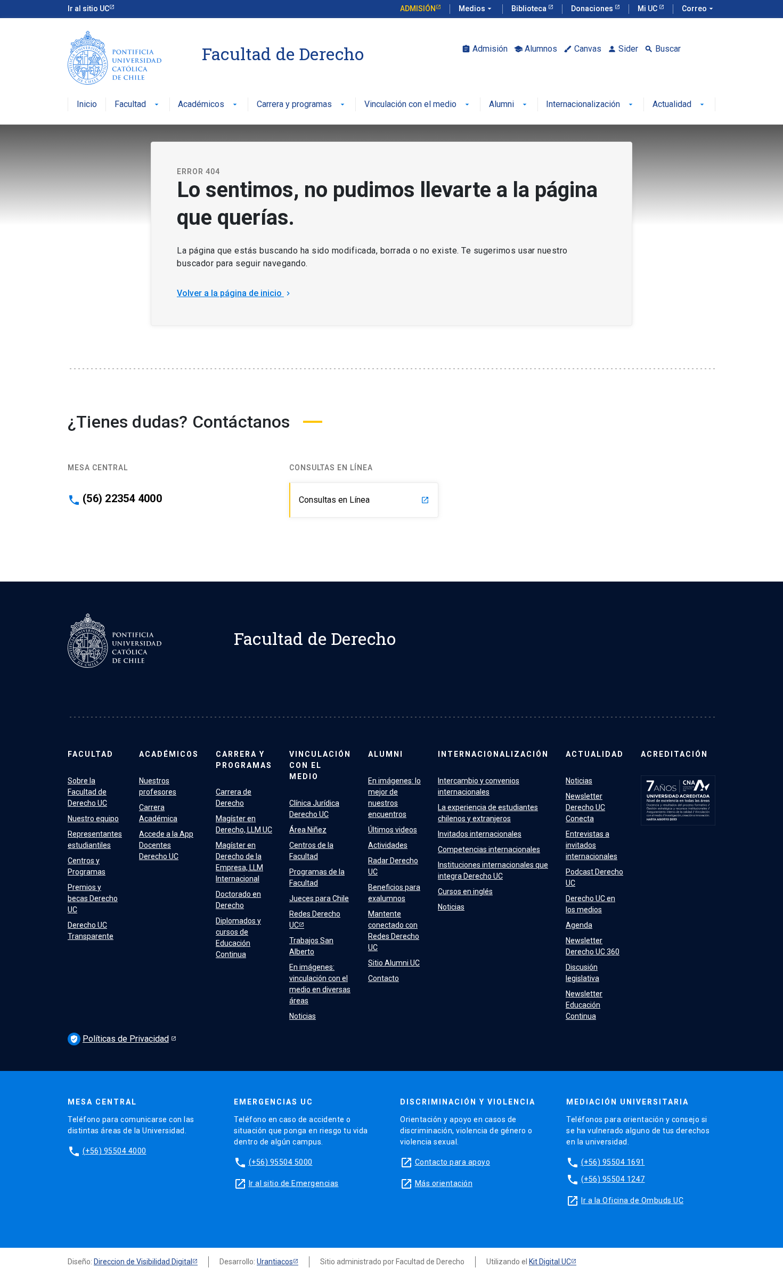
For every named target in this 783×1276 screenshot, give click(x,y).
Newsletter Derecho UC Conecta (585, 807)
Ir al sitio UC (88, 8)
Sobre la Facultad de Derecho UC (87, 791)
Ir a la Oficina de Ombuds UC (632, 1200)
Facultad (138, 104)
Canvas (582, 49)
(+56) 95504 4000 (114, 1151)
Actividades (387, 845)
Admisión (418, 8)
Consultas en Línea (364, 500)
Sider (623, 49)
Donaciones (593, 8)
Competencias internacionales (489, 849)
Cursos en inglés (465, 891)
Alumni (509, 104)
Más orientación (444, 1183)
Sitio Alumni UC (394, 963)
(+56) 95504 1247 (613, 1179)
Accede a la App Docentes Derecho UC (166, 845)
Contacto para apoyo (453, 1162)
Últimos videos (392, 829)
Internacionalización (590, 104)
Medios (476, 8)
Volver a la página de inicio (234, 293)
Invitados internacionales (479, 834)
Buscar (663, 49)
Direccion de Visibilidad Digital (143, 1261)
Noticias (302, 1016)
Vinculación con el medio (417, 104)
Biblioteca (529, 8)
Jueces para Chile (319, 898)
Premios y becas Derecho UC (93, 898)
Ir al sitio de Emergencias (294, 1183)
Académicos (208, 104)
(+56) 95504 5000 (281, 1162)
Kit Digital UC (550, 1261)
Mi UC (648, 8)
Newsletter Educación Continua (584, 1004)
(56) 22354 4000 (122, 498)
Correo (698, 8)
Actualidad (679, 104)
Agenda (579, 925)
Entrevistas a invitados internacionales (591, 845)
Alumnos (535, 49)
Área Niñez (308, 829)
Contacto (383, 978)
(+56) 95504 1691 (613, 1162)
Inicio (87, 104)
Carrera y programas (302, 104)
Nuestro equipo (93, 818)
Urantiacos (275, 1261)
